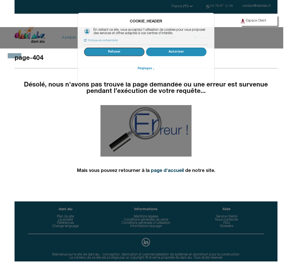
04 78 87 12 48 (221, 6)
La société (65, 220)
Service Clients (226, 217)
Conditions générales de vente (146, 220)
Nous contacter (226, 220)
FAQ (226, 223)
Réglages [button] (146, 68)
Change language (65, 226)
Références (65, 223)
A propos (69, 38)
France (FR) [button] (180, 6)
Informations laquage (146, 226)
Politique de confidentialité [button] (103, 40)
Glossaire (226, 226)
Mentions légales (146, 217)
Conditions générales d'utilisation (145, 223)
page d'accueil (167, 171)
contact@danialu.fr (256, 6)
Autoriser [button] (176, 51)
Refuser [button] (114, 51)
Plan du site (65, 217)
